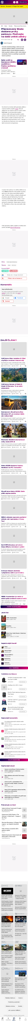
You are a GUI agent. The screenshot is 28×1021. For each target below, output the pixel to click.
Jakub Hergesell (8, 43)
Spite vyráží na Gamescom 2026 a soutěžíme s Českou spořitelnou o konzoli (8, 64)
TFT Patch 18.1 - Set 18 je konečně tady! (21, 934)
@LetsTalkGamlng (15, 227)
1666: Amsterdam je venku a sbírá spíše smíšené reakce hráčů (14, 597)
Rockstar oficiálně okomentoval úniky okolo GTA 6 (13, 441)
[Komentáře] (18, 39)
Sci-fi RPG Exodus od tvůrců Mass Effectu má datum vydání (12, 546)
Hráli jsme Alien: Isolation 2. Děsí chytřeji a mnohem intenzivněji (13, 359)
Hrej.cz (3, 819)
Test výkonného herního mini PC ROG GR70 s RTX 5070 (7, 937)
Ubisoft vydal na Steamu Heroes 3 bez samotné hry (21, 962)
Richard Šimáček (7, 447)
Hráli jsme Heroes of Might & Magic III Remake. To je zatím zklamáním (12, 386)
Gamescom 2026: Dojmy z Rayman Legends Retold (21, 908)
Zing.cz (3, 825)
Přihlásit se (23, 2)
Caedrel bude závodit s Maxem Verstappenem (20, 930)
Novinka (10, 26)
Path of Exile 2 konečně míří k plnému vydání (10, 829)
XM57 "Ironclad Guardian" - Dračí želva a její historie (7, 963)
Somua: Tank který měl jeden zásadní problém (6, 952)
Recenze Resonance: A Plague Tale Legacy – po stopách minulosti (12, 823)
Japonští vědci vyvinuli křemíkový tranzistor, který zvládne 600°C (6, 925)
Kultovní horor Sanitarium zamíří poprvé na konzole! (7, 909)
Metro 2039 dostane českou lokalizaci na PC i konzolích (12, 466)
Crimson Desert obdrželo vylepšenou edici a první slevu (12, 572)
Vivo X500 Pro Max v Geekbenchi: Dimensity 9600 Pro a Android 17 (20, 991)
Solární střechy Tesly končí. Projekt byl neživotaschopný (11, 809)
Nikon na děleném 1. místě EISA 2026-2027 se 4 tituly (21, 980)
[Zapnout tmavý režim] (17, 2)
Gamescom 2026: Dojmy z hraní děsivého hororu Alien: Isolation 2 (21, 903)
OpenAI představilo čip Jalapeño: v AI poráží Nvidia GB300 (6, 931)
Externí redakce (6, 73)
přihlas (3, 293)
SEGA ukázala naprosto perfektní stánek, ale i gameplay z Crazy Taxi (13, 519)
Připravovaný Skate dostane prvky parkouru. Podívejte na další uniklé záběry (20, 26)
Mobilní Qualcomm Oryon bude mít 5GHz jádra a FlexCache (11, 835)
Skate (5, 26)
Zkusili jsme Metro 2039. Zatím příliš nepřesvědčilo (13, 492)
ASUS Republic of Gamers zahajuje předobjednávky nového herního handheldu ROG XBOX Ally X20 (7, 903)
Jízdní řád (4, 613)
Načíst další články (14, 606)
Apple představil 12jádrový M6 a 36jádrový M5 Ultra (5, 991)
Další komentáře (14, 759)
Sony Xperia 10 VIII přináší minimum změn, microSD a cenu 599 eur (20, 986)
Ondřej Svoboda (6, 365)
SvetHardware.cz (6, 811)
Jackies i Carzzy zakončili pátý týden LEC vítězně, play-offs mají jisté (20, 925)
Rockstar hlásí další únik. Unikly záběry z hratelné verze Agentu (6, 897)
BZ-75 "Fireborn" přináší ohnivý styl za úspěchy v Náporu (6, 957)
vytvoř (19, 293)
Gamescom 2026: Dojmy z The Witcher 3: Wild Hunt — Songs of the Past (11, 816)
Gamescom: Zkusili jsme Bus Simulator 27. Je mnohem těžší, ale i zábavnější (12, 414)
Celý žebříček (14, 668)
